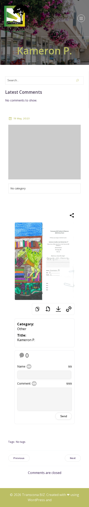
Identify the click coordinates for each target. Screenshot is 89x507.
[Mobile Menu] (81, 18)
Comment (24, 383)
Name (21, 366)
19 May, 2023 (21, 118)
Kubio (56, 500)
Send (63, 416)
